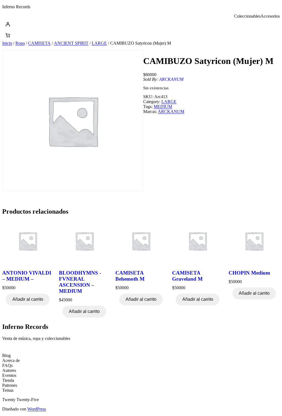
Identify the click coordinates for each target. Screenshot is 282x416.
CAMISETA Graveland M (187, 276)
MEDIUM (163, 106)
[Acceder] (141, 24)
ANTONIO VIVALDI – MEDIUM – (26, 276)
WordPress (36, 409)
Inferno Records (16, 6)
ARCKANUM (171, 79)
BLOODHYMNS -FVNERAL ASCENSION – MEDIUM (80, 282)
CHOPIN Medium (249, 273)
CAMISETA (39, 43)
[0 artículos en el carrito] (7, 35)
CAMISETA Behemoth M (130, 276)
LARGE (99, 43)
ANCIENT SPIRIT (71, 43)
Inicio (7, 43)
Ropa (20, 43)
